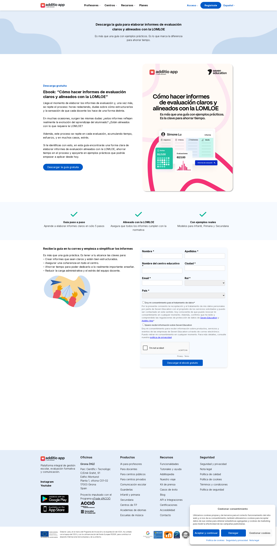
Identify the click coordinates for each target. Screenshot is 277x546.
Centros (110, 5)
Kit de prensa (167, 484)
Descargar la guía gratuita (63, 167)
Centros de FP (128, 504)
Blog (162, 494)
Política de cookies (215, 540)
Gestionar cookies (259, 532)
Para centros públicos (133, 474)
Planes (143, 5)
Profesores (91, 5)
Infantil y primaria (130, 494)
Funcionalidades (169, 464)
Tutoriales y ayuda (170, 469)
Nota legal (254, 540)
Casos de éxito (169, 489)
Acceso (191, 5)
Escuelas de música (131, 515)
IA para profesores (131, 464)
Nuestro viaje (168, 479)
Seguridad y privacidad (237, 540)
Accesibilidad (167, 510)
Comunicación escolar (133, 484)
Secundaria (126, 499)
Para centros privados (133, 479)
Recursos (127, 5)
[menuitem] (229, 5)
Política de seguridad (212, 489)
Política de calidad (210, 474)
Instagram (47, 481)
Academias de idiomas (133, 510)
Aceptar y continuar (206, 532)
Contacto (165, 515)
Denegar (233, 532)
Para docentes (128, 469)
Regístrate (211, 5)
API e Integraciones (171, 499)
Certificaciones (168, 504)
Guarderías (126, 489)
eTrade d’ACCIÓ (101, 498)
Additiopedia (167, 474)
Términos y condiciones (214, 484)
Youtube (46, 485)
